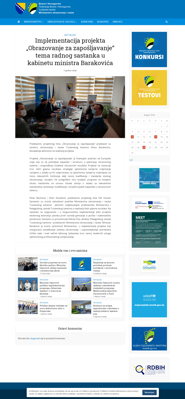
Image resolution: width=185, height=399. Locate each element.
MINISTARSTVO (32, 21)
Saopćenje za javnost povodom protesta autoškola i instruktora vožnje (105, 266)
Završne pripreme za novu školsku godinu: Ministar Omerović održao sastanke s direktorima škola (53, 266)
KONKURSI (87, 21)
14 (156, 137)
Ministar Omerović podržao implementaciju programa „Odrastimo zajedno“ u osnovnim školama (52, 288)
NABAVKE (102, 21)
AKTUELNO (70, 34)
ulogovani (35, 338)
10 (132, 137)
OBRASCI (117, 21)
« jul (131, 159)
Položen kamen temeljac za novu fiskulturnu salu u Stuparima (53, 308)
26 (144, 147)
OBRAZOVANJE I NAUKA (61, 21)
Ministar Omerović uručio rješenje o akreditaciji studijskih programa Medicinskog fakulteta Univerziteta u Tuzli (106, 288)
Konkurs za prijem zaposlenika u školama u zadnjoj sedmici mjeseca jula (106, 309)
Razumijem (149, 392)
